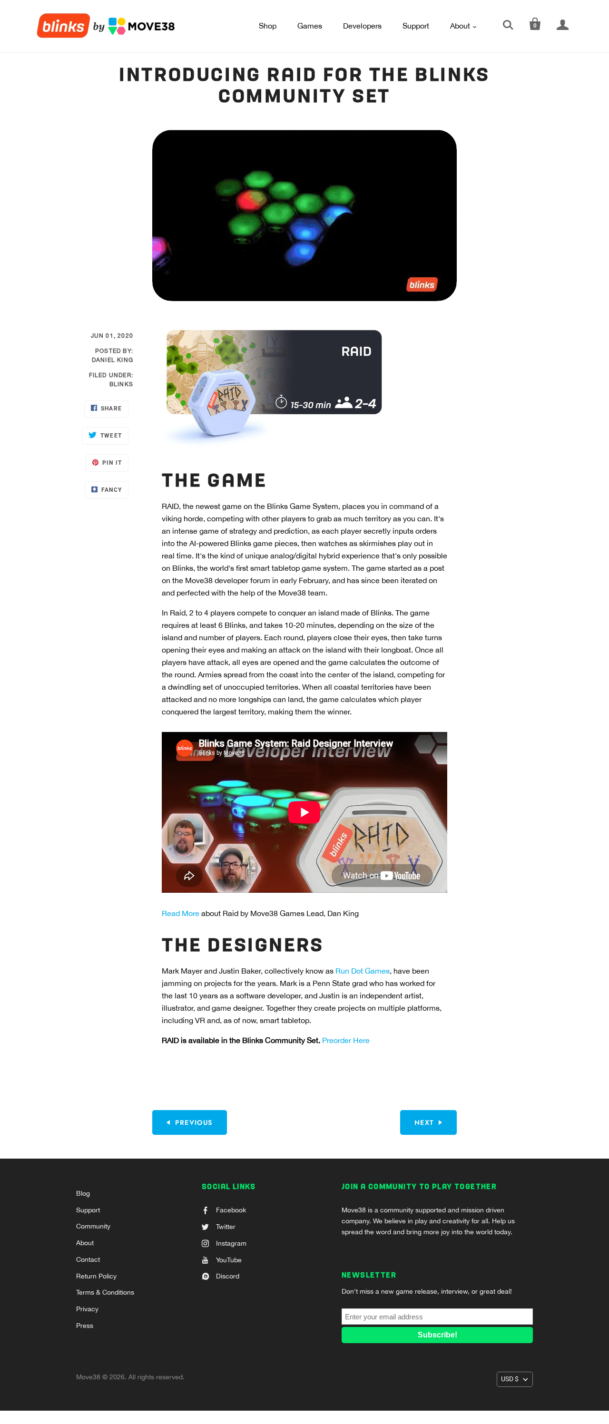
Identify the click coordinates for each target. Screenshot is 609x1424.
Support (416, 25)
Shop (267, 25)
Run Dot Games (362, 970)
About (460, 25)
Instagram (231, 1243)
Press (84, 1325)
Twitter (226, 1226)
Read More (180, 913)
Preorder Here (346, 1040)
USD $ (510, 1379)
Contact (88, 1259)
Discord (227, 1276)
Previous (193, 1122)
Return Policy (96, 1276)
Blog (83, 1193)
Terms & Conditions (105, 1292)
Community (93, 1226)
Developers (362, 25)
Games (309, 25)
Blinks (121, 384)
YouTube (229, 1260)
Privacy (87, 1309)
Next (424, 1122)
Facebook (231, 1210)
